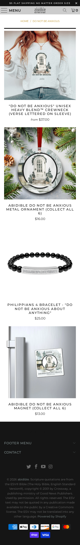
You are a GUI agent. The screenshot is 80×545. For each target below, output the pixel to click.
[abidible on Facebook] (36, 467)
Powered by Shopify (52, 516)
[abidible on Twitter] (29, 467)
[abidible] (40, 10)
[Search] (65, 10)
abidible (23, 479)
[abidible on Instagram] (51, 467)
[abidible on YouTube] (43, 467)
